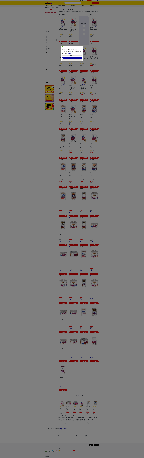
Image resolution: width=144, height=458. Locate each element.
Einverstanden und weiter (72, 57)
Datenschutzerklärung (69, 53)
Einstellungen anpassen (72, 55)
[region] (72, 53)
